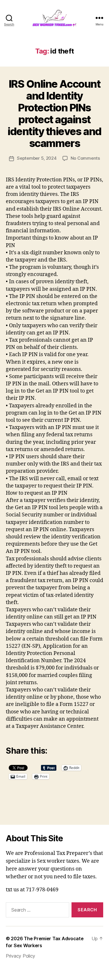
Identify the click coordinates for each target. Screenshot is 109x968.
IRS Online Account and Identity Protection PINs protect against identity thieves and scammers (54, 114)
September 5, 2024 (37, 158)
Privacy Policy (20, 956)
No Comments (85, 158)
